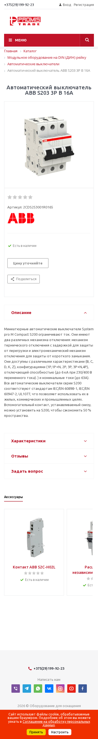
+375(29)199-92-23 (19, 4)
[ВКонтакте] (49, 688)
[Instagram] (60, 688)
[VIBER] (15, 688)
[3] (20, 197)
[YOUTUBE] (71, 688)
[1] (10, 197)
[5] (30, 197)
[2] (15, 197)
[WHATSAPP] (38, 688)
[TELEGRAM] (27, 688)
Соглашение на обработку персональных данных (56, 723)
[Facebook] (82, 688)
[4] (25, 197)
